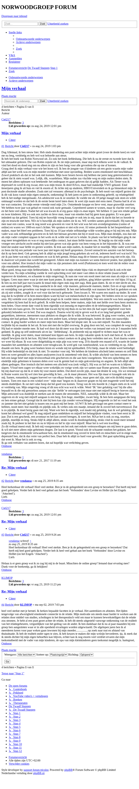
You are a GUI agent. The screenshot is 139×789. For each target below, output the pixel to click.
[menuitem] (33, 38)
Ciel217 (5, 119)
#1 (2, 146)
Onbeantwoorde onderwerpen (26, 77)
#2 (2, 480)
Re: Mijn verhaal (14, 467)
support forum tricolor (36, 769)
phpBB (68, 769)
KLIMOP (7, 577)
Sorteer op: (42, 654)
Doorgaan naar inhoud (14, 16)
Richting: (73, 654)
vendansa (6, 454)
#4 (2, 604)
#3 (2, 534)
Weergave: (10, 654)
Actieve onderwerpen (21, 80)
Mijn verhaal (13, 88)
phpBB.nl (38, 773)
